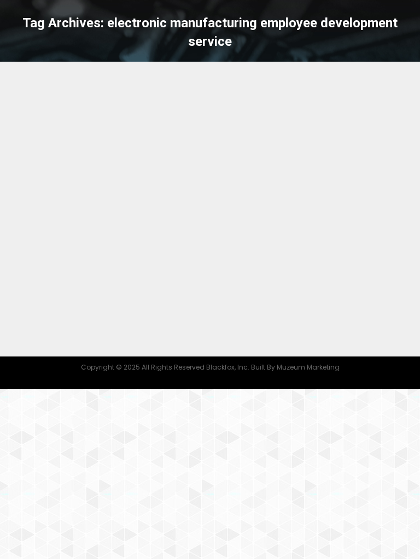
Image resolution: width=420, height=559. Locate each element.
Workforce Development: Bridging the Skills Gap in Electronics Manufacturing (188, 215)
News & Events (153, 243)
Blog (32, 243)
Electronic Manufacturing (85, 243)
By (217, 243)
